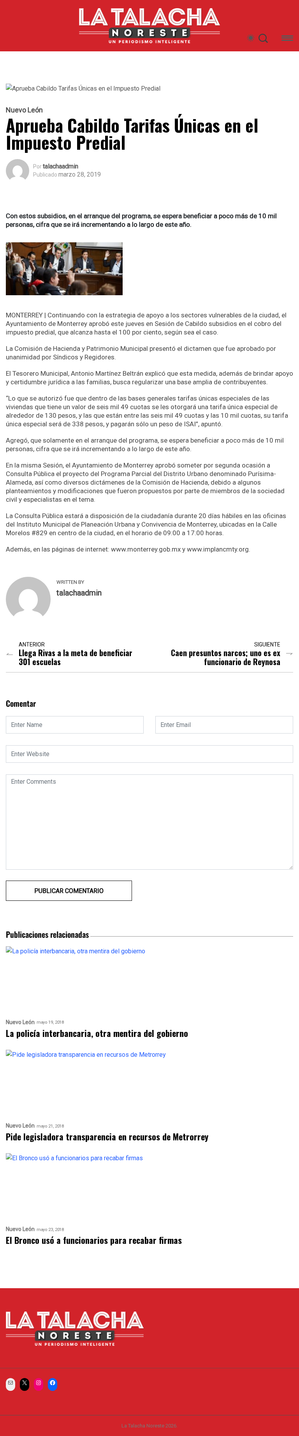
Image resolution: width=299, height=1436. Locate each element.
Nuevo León (24, 110)
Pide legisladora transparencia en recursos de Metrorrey (107, 1137)
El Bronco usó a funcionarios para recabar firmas (94, 1240)
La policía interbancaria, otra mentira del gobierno (97, 1033)
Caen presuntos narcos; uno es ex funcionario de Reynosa (225, 657)
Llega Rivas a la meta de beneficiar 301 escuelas (75, 657)
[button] (287, 39)
